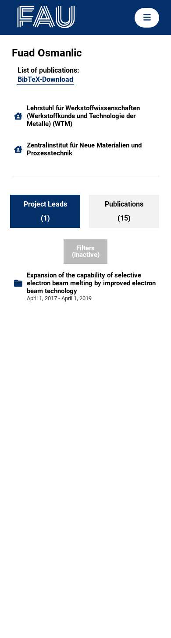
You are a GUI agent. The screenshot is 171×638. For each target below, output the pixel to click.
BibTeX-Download (45, 79)
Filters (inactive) (86, 251)
